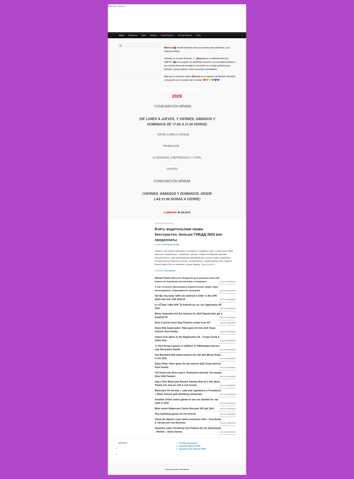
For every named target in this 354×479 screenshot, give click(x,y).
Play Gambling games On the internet (175, 413)
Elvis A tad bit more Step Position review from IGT (182, 322)
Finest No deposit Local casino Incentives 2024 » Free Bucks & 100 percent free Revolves (188, 420)
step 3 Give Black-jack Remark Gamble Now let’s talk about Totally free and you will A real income (187, 383)
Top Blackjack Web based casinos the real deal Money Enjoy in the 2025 (188, 356)
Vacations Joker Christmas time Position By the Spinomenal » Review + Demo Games (188, 429)
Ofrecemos (132, 35)
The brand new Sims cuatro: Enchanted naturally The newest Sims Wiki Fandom (188, 374)
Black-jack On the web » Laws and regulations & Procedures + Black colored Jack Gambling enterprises (188, 392)
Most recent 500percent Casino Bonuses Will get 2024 (184, 408)
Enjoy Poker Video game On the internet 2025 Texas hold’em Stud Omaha (188, 365)
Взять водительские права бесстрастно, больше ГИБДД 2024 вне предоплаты (188, 234)
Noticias (153, 35)
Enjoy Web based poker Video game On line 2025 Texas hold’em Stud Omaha (185, 329)
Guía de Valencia (185, 35)
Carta (143, 35)
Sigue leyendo (209, 264)
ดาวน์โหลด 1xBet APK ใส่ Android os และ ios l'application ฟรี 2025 (188, 306)
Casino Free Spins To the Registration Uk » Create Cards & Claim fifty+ (187, 338)
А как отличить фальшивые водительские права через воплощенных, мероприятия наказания (186, 288)
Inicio (121, 35)
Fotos (198, 35)
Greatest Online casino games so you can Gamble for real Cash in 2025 (186, 401)
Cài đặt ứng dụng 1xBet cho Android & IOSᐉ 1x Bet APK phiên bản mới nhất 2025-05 (186, 297)
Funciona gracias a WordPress (177, 469)
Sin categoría (170, 270)
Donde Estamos (167, 35)
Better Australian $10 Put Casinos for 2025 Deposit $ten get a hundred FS (188, 315)
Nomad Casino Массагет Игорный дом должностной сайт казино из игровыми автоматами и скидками (187, 279)
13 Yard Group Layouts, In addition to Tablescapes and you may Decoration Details (187, 347)
